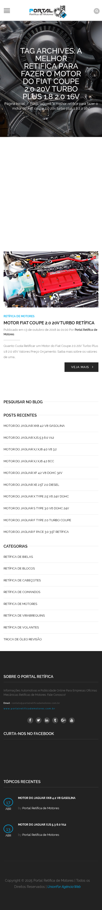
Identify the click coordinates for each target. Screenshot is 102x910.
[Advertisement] (51, 191)
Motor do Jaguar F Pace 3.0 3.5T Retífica (36, 532)
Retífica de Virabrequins (24, 615)
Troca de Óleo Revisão (23, 639)
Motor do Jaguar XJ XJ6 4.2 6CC (29, 461)
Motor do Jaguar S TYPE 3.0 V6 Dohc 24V (36, 508)
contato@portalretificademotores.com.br (36, 703)
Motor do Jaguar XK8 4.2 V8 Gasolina (34, 426)
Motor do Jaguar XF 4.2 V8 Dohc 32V (33, 473)
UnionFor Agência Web (64, 887)
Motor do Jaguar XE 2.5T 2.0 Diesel (31, 485)
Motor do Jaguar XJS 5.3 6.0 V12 (29, 437)
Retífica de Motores (19, 316)
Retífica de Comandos (22, 592)
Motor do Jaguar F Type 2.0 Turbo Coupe (37, 520)
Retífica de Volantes (21, 627)
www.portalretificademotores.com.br (29, 708)
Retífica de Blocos (19, 568)
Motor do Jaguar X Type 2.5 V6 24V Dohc (36, 496)
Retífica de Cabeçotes (22, 580)
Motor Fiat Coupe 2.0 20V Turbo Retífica (49, 322)
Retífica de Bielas (18, 557)
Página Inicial (15, 104)
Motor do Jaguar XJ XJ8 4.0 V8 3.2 (30, 449)
